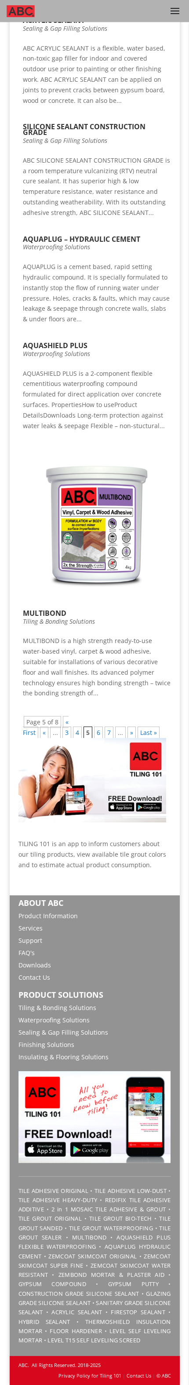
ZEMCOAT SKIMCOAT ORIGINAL (92, 1256)
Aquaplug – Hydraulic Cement (81, 239)
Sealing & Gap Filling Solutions (65, 28)
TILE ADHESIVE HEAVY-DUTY (58, 1200)
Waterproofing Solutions (56, 247)
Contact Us (34, 977)
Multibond (44, 613)
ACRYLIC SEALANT (76, 1312)
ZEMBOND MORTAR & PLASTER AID (111, 1275)
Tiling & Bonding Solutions (59, 621)
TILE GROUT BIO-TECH (120, 1218)
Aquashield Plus (55, 345)
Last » (148, 732)
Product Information (48, 916)
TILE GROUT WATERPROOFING (111, 1228)
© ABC (163, 1375)
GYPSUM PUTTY (133, 1284)
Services (30, 928)
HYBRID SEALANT (44, 1322)
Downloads (34, 965)
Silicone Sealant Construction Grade (84, 129)
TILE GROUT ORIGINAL (50, 1218)
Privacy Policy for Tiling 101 (89, 1375)
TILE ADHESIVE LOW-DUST (130, 1191)
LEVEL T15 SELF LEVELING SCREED (93, 1340)
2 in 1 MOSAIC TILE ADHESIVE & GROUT (108, 1209)
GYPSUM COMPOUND (52, 1284)
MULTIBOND (89, 1237)
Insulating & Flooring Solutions (63, 1057)
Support (30, 940)
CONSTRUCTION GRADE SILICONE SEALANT (78, 1294)
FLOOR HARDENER (76, 1331)
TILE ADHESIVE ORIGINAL (53, 1191)
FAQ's (26, 953)
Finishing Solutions (46, 1044)
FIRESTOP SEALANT (138, 1312)
